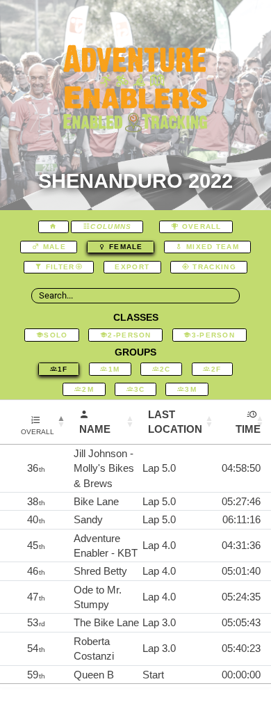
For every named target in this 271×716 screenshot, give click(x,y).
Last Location (175, 421)
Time (248, 429)
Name (94, 429)
